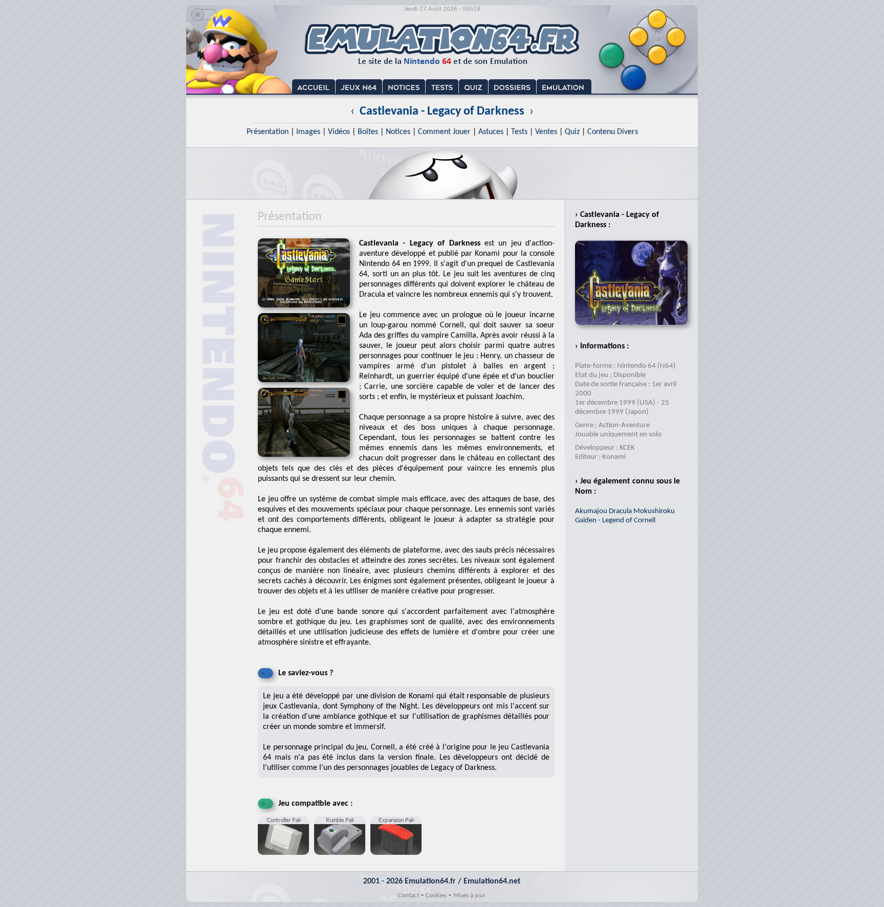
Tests (519, 132)
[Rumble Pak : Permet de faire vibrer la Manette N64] (342, 859)
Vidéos (339, 132)
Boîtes (368, 132)
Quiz (572, 132)
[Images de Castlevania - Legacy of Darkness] (308, 385)
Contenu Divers (612, 132)
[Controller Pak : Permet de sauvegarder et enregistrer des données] (286, 859)
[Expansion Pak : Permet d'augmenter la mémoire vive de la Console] (398, 859)
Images (308, 132)
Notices (398, 132)
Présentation (268, 132)
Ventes (546, 132)
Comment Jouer (444, 132)
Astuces (490, 132)
